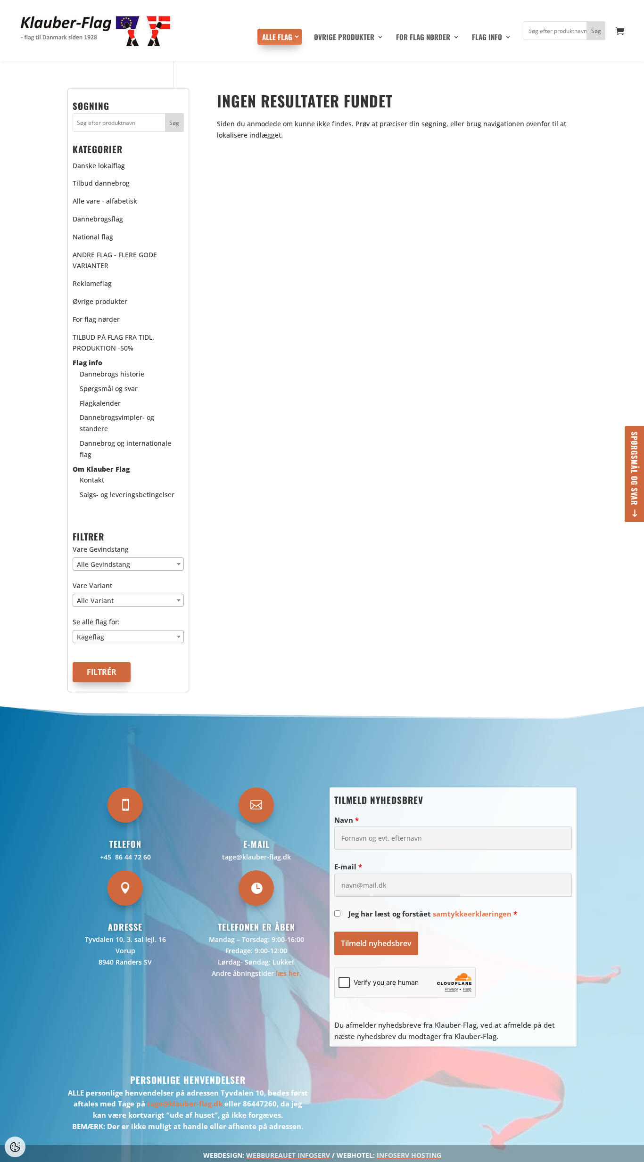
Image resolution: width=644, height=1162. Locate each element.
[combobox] (128, 564)
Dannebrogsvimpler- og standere (117, 423)
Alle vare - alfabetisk (105, 200)
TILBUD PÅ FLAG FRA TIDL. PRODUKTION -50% (113, 343)
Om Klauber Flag (101, 469)
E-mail (348, 866)
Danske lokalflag (99, 165)
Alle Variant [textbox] (95, 600)
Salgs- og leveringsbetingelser (127, 494)
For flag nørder (423, 37)
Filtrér (101, 672)
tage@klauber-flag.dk (256, 856)
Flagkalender (100, 403)
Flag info (487, 37)
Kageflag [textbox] (90, 636)
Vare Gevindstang (101, 549)
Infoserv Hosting (409, 1155)
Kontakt (92, 479)
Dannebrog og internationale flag (125, 449)
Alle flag (277, 37)
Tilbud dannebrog (101, 183)
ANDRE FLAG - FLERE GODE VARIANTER (115, 260)
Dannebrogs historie (112, 373)
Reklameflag (92, 283)
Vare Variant (92, 585)
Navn (346, 820)
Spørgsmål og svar (634, 469)
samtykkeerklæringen (472, 913)
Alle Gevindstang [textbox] (103, 564)
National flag (93, 236)
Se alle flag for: (96, 621)
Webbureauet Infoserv (288, 1155)
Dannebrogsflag (98, 218)
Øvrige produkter (344, 37)
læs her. (288, 973)
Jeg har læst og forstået (432, 913)
